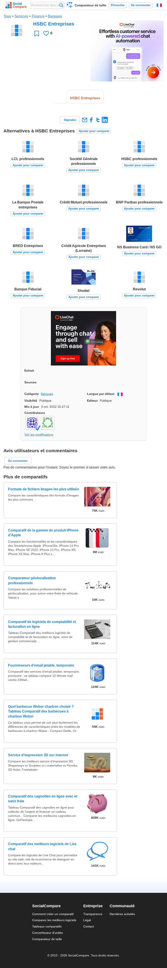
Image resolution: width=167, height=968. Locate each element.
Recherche (61, 5)
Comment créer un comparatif (52, 914)
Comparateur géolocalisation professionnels (32, 580)
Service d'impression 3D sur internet (38, 755)
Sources (30, 382)
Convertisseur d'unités (47, 932)
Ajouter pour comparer (94, 131)
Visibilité (30, 400)
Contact (88, 926)
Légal (87, 920)
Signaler (70, 120)
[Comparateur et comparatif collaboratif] (15, 5)
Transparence (92, 914)
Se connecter (140, 5)
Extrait (29, 370)
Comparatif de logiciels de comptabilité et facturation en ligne (42, 624)
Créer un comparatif (70, 5)
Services (21, 16)
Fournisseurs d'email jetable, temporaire (41, 665)
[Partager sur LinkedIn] (105, 120)
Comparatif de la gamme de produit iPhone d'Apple (43, 532)
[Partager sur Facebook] (91, 120)
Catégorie (31, 394)
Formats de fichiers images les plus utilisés (43, 489)
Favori (37, 33)
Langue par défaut (100, 394)
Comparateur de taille (90, 5)
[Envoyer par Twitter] (98, 120)
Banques (55, 16)
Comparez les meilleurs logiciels (54, 920)
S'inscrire (117, 5)
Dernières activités (122, 914)
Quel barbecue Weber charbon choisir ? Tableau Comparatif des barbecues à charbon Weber (41, 711)
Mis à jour (31, 406)
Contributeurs (34, 413)
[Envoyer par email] (84, 120)
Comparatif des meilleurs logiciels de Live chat (42, 846)
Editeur (92, 400)
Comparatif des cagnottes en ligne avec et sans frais (42, 798)
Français (159, 5)
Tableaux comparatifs (47, 926)
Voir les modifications (38, 434)
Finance (38, 16)
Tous (7, 16)
